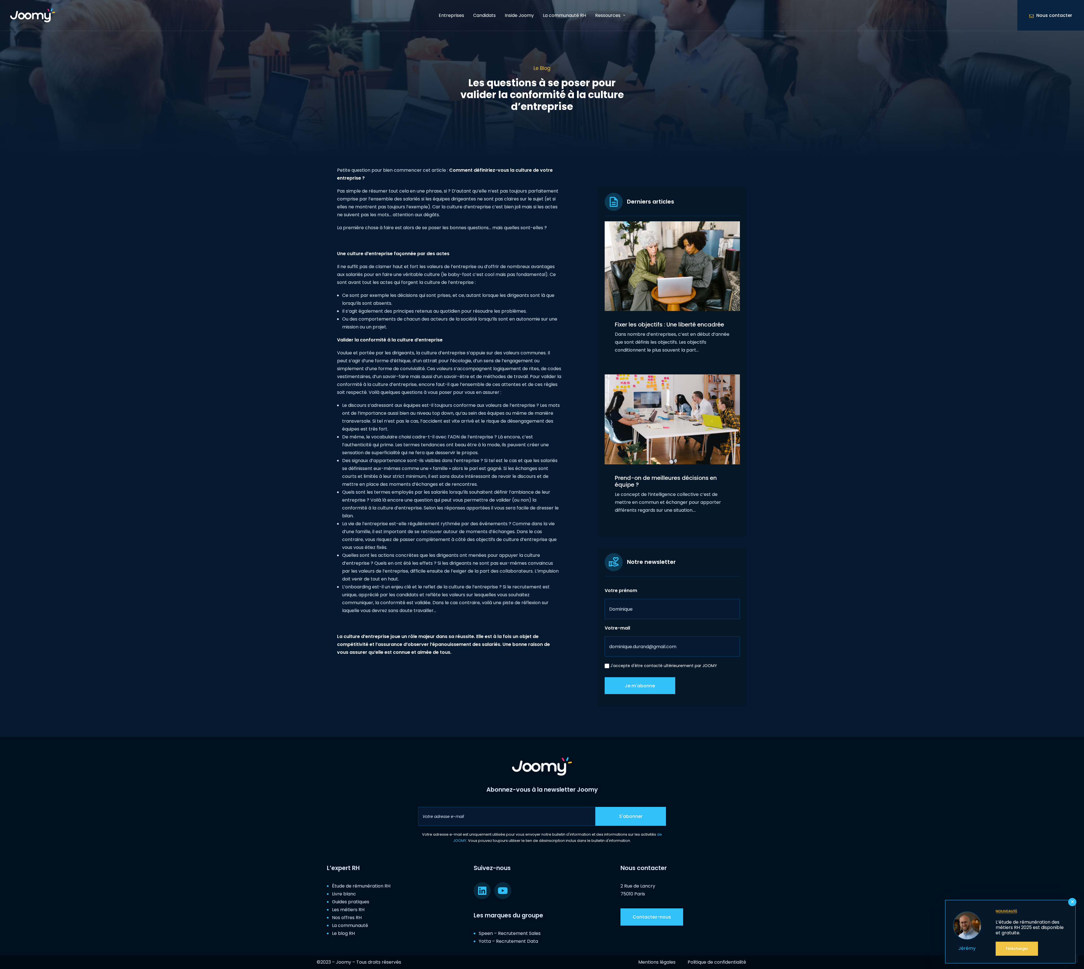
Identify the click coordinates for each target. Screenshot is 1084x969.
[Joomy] (32, 15)
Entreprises (451, 15)
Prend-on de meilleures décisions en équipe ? (666, 481)
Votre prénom (621, 590)
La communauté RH (564, 15)
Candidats (484, 15)
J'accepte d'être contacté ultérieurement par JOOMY (663, 665)
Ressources (607, 15)
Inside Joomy (519, 15)
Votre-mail (617, 628)
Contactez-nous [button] (652, 917)
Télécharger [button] (1017, 948)
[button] (672, 266)
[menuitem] (451, 15)
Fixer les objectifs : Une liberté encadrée (669, 324)
